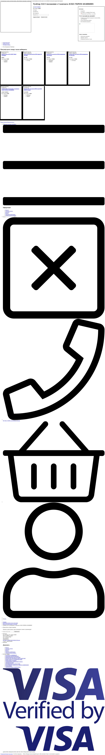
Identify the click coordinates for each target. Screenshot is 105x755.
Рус (5, 618)
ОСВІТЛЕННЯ (8, 666)
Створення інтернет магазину (6, 753)
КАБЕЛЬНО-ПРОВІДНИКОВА (12, 656)
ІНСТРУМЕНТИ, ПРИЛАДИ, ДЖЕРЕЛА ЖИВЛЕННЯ (17, 664)
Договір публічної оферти (10, 215)
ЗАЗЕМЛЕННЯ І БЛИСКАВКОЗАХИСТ (14, 661)
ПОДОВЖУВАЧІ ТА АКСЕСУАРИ (12, 663)
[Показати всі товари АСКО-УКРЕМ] (36, 7)
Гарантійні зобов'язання (10, 214)
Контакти (7, 212)
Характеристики (6, 42)
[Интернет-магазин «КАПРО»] (9, 124)
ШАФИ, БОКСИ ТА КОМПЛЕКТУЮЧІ (13, 659)
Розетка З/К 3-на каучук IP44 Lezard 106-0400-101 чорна (33, 89)
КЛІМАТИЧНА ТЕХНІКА (11, 660)
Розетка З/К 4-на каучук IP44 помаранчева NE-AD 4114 (78, 55)
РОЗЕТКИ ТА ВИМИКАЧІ (11, 655)
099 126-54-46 (11, 420)
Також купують (6, 43)
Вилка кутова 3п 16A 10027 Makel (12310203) (8, 55)
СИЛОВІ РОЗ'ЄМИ (9, 662)
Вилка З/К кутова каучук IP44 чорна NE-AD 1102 (33, 55)
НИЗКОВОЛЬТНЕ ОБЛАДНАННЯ (12, 657)
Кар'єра (6, 213)
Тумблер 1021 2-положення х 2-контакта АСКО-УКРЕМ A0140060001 (10, 89)
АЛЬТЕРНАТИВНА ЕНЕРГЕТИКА (12, 667)
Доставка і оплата (6, 44)
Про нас (7, 210)
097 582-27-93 (6, 420)
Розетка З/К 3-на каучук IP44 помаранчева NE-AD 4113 (56, 55)
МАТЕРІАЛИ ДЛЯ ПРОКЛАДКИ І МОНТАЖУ (15, 658)
